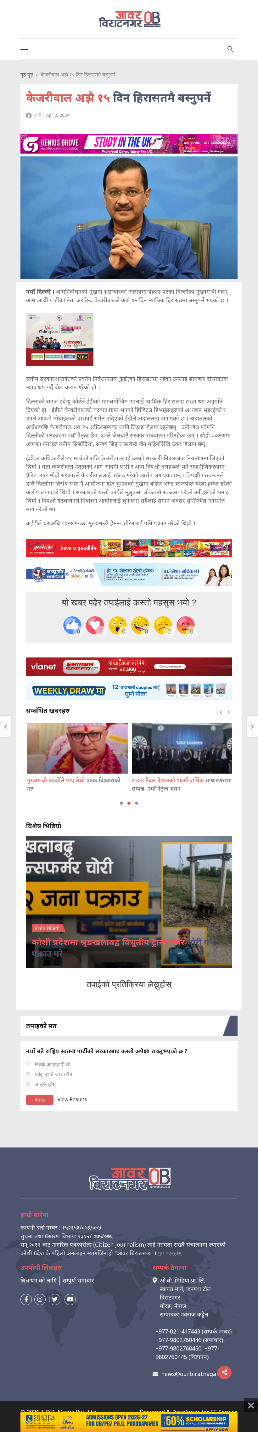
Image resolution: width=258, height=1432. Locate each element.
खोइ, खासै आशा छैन (53, 1074)
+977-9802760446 (178, 1340)
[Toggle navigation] (24, 49)
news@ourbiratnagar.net (194, 1374)
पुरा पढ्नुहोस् (170, 1253)
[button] (121, 803)
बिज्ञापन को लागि (38, 1280)
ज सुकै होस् (45, 1084)
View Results (72, 1099)
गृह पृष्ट (26, 74)
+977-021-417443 (177, 1331)
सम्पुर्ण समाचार (78, 1280)
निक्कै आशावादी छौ (52, 1064)
